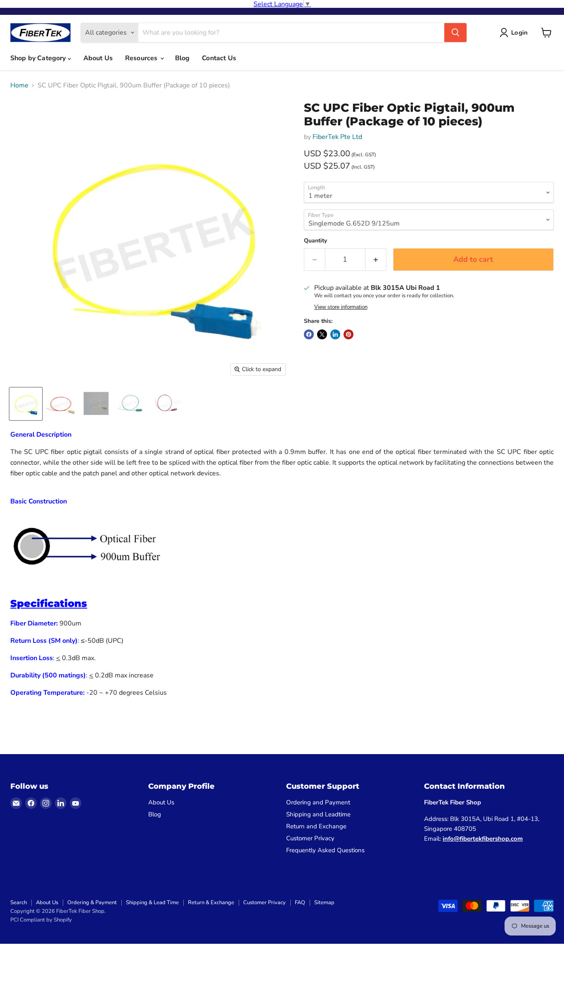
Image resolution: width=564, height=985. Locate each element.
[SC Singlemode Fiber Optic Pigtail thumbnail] (25, 404)
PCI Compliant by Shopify (41, 920)
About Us (98, 58)
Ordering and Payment (318, 802)
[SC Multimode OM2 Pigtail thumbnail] (96, 404)
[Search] (455, 32)
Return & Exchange (211, 902)
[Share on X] (322, 334)
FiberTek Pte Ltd (337, 136)
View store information (340, 307)
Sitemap (324, 902)
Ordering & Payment (92, 902)
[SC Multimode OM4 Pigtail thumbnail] (166, 404)
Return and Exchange (316, 826)
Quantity (315, 240)
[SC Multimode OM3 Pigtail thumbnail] (131, 404)
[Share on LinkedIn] (335, 334)
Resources (142, 58)
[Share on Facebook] (309, 334)
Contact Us (219, 58)
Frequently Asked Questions (325, 850)
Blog (182, 58)
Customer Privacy (310, 838)
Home (19, 85)
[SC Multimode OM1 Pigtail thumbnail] (61, 404)
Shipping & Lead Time (152, 902)
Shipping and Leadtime (318, 814)
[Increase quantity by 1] (375, 259)
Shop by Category (39, 58)
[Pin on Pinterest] (348, 334)
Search (18, 902)
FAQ (300, 902)
